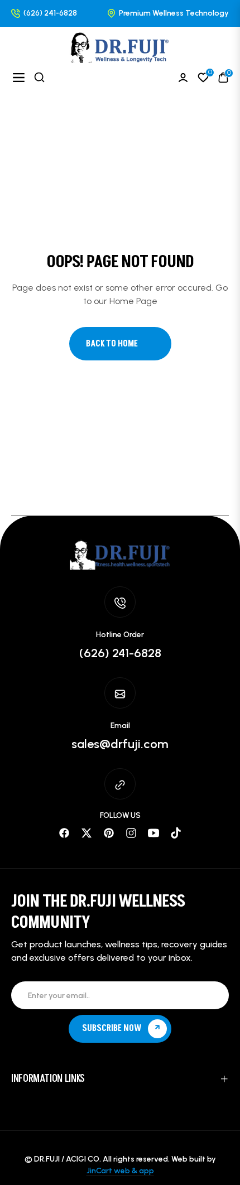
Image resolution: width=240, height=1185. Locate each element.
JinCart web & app (120, 1171)
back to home (112, 344)
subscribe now (112, 1028)
